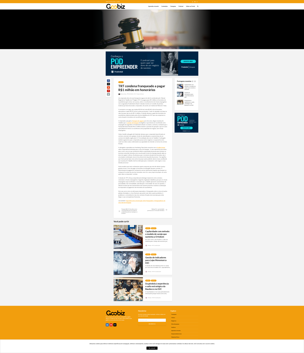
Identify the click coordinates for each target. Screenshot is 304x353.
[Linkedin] (107, 324)
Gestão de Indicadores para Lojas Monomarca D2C (155, 260)
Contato (118, 1)
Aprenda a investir (153, 6)
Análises (121, 82)
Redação (149, 245)
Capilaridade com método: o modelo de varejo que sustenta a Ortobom (157, 234)
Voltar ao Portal (190, 6)
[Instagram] (114, 324)
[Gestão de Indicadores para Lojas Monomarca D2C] (128, 263)
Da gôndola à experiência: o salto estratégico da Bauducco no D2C (157, 286)
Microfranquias (175, 324)
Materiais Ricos (175, 337)
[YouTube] (111, 324)
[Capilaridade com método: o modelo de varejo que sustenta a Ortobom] (128, 236)
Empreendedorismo (176, 334)
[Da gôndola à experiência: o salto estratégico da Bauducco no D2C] (128, 289)
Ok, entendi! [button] (152, 348)
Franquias (173, 6)
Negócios (154, 228)
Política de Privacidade (111, 1)
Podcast (181, 6)
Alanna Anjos (124, 94)
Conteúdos (164, 6)
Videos (173, 317)
